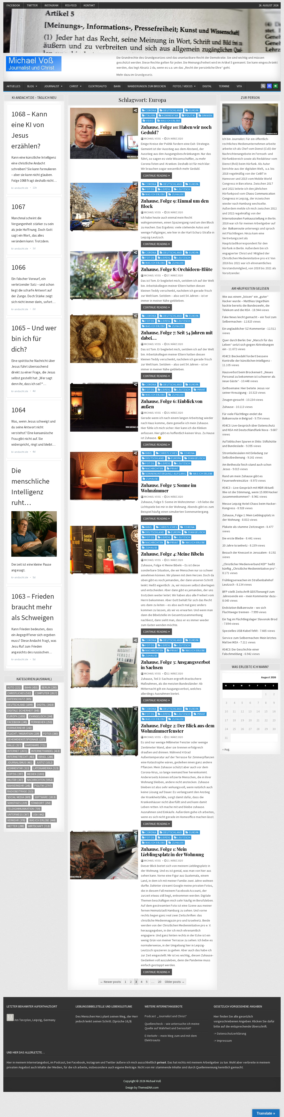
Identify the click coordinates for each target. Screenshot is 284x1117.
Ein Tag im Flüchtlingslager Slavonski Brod (249, 619)
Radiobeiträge (20, 791)
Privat (201, 389)
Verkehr (16, 820)
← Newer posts (110, 982)
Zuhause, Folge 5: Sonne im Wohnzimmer (168, 487)
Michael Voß (152, 138)
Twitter (32, 5)
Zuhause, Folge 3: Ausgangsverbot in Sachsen (175, 664)
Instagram (51, 5)
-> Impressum (223, 1041)
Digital (207, 86)
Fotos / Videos (182, 86)
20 (159, 982)
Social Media (19, 797)
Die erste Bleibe (233, 538)
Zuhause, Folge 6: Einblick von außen (172, 403)
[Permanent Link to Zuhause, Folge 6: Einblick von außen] (104, 407)
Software (45, 797)
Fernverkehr (19, 728)
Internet (17, 751)
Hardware (35, 745)
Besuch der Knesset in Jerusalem (244, 553)
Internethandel (45, 751)
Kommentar (170, 115)
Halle (14, 745)
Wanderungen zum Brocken (147, 86)
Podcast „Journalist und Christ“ (166, 1016)
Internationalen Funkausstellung (243, 218)
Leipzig (165, 189)
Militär (15, 780)
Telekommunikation (23, 809)
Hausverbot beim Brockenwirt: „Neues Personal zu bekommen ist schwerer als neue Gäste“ (248, 376)
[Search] (263, 86)
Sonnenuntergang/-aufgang (165, 473)
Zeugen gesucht (233, 400)
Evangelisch (196, 458)
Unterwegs (18, 814)
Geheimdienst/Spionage (26, 739)
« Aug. (226, 749)
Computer (46, 693)
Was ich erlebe (170, 120)
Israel (45, 757)
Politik (190, 115)
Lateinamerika (46, 768)
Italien (150, 115)
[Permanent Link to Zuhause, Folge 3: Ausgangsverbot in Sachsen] (104, 663)
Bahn (117, 86)
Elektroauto (98, 86)
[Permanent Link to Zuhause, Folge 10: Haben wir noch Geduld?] (104, 133)
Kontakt (89, 5)
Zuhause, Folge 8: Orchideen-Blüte (177, 269)
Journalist (51, 86)
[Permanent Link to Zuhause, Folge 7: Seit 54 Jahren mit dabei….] (104, 338)
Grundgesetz (143, 75)
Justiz (44, 762)
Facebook (13, 5)
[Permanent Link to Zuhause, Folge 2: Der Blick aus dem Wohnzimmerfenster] (104, 731)
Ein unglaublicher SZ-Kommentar (243, 329)
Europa (194, 110)
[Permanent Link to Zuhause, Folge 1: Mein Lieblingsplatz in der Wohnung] (104, 855)
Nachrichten (154, 468)
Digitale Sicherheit (23, 710)
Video (150, 120)
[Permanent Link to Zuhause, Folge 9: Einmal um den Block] (104, 207)
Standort (41, 803)
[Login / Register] (275, 86)
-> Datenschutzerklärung (230, 1033)
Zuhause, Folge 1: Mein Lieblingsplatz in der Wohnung (172, 851)
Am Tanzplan (22, 1020)
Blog (30, 86)
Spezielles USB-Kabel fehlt (240, 631)
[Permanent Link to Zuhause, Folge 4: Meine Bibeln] (104, 550)
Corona (150, 110)
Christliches (168, 453)
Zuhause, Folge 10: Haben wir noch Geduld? (176, 129)
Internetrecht (20, 757)
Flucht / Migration (23, 734)
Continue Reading (155, 176)
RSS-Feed (71, 5)
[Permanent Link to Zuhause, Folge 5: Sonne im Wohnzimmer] (104, 476)
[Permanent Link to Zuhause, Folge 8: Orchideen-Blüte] (104, 275)
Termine (224, 86)
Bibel (148, 453)
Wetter (15, 826)
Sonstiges (17, 803)
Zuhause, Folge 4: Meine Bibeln (172, 554)
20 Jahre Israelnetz (235, 545)
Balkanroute (236, 228)
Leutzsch (183, 189)
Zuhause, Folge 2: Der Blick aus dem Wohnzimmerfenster (178, 728)
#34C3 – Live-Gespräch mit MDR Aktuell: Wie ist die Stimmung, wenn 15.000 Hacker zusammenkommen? (250, 492)
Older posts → (175, 982)
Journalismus (19, 762)
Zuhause (178, 194)
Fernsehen (41, 722)
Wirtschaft (39, 826)
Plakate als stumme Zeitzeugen (243, 527)
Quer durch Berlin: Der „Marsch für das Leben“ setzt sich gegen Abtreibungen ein (248, 344)
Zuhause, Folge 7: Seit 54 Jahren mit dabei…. (177, 335)
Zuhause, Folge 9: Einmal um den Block (175, 203)
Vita (239, 86)
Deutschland (172, 110)
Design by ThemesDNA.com (142, 1087)
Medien (35, 774)
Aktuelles (13, 86)
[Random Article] (269, 86)
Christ (73, 86)
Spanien (207, 115)
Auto (14, 687)
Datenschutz (19, 699)
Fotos (149, 189)
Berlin (49, 687)
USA (38, 814)
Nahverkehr (18, 786)
